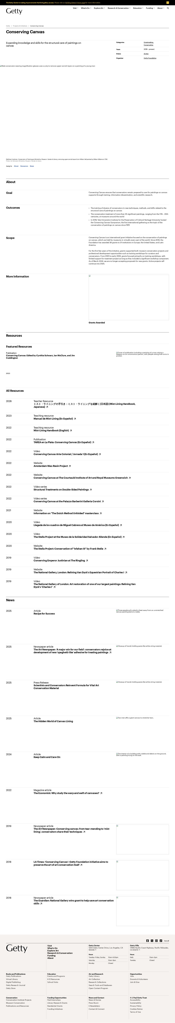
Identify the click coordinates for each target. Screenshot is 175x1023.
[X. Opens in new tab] (152, 940)
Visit (75, 8)
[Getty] (14, 11)
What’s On (85, 8)
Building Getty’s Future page (75, 3)
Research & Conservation (118, 8)
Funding (149, 8)
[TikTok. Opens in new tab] (161, 940)
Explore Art (98, 8)
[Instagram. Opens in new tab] (156, 940)
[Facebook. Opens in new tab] (147, 940)
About (160, 8)
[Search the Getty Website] (168, 8)
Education (137, 8)
